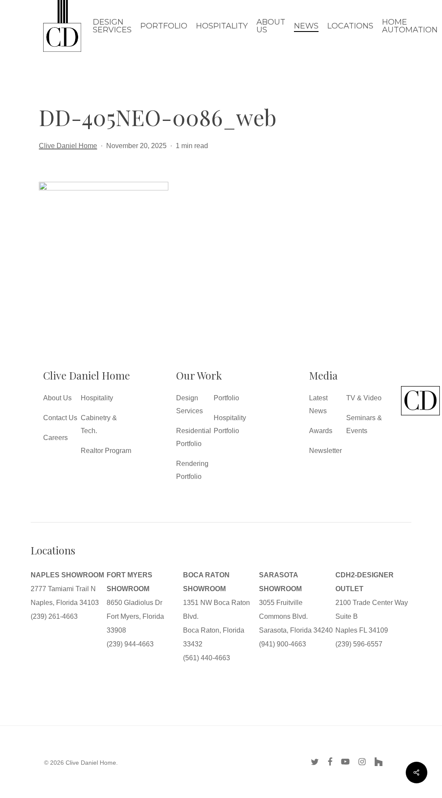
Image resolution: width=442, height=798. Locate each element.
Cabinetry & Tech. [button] (99, 424)
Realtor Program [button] (106, 450)
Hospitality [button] (97, 398)
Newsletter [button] (325, 450)
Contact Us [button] (60, 417)
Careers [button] (55, 437)
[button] (420, 415)
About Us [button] (57, 398)
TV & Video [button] (364, 398)
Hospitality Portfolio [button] (230, 424)
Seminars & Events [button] (364, 424)
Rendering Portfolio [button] (192, 470)
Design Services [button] (189, 404)
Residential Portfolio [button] (193, 437)
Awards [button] (320, 430)
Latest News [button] (318, 404)
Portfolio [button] (226, 398)
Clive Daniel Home (68, 145)
